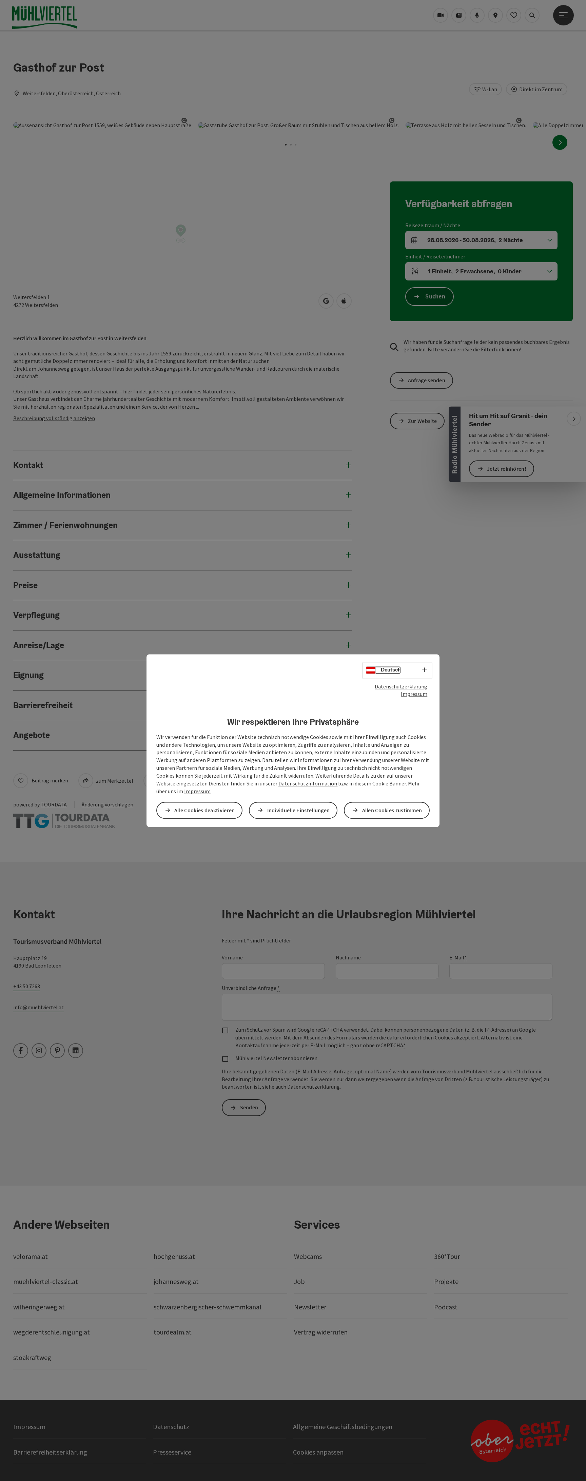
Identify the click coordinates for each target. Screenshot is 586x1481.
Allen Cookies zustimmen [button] (392, 810)
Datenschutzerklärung (401, 686)
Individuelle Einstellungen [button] (298, 810)
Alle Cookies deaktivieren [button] (204, 810)
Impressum (414, 694)
